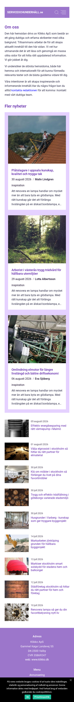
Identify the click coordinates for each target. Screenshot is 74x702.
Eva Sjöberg (42, 378)
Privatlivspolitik (41, 697)
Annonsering (37, 675)
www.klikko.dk (40, 659)
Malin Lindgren (44, 179)
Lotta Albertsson (45, 279)
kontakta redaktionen (24, 90)
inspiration (18, 185)
